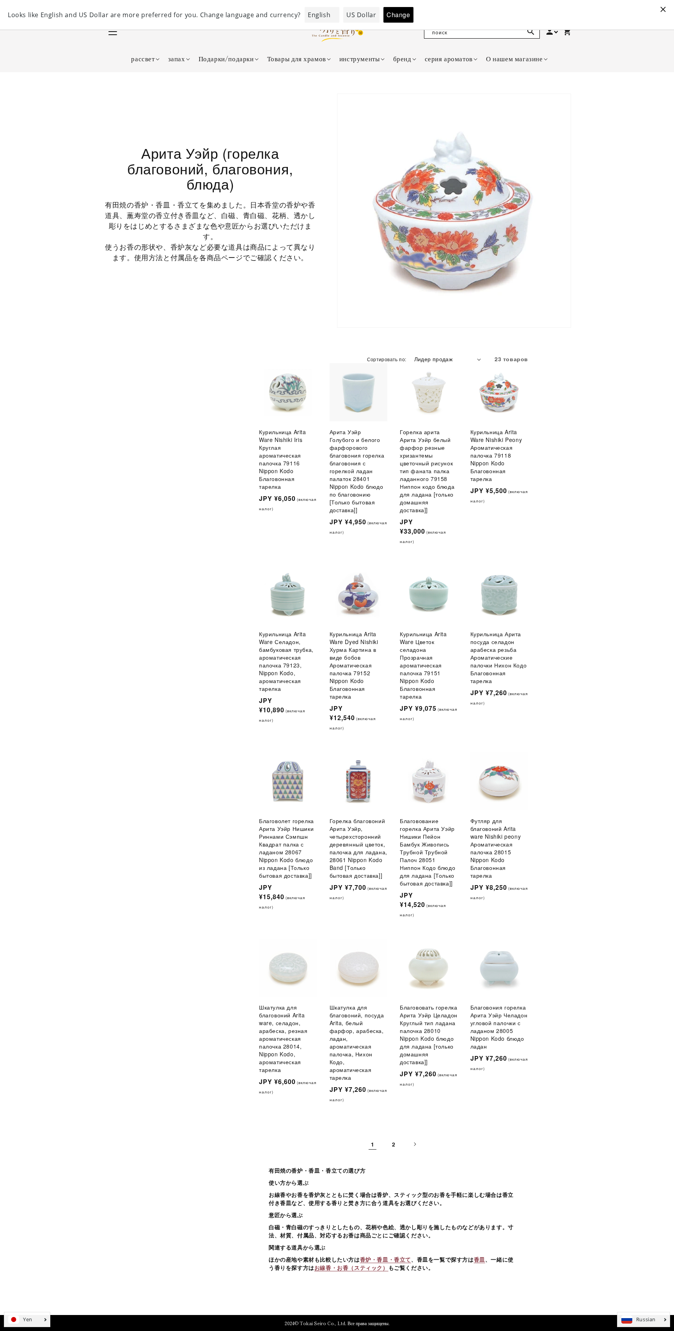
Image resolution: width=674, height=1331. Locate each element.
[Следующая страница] (414, 1144)
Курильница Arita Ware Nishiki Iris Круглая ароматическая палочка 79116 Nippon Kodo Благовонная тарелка (282, 459)
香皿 (479, 1259)
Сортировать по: (386, 359)
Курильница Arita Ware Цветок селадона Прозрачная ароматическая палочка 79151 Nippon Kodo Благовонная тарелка (423, 665)
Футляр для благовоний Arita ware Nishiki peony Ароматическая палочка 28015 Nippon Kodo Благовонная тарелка (495, 848)
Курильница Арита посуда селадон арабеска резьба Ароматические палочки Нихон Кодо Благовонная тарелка (498, 657)
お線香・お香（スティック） (351, 1267)
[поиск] (530, 31)
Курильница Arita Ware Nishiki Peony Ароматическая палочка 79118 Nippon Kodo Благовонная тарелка (496, 455)
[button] (142, 58)
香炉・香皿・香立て (385, 1259)
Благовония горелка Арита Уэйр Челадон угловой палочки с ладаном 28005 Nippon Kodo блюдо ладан (499, 1026)
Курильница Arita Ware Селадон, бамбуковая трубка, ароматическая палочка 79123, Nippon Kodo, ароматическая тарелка (286, 661)
